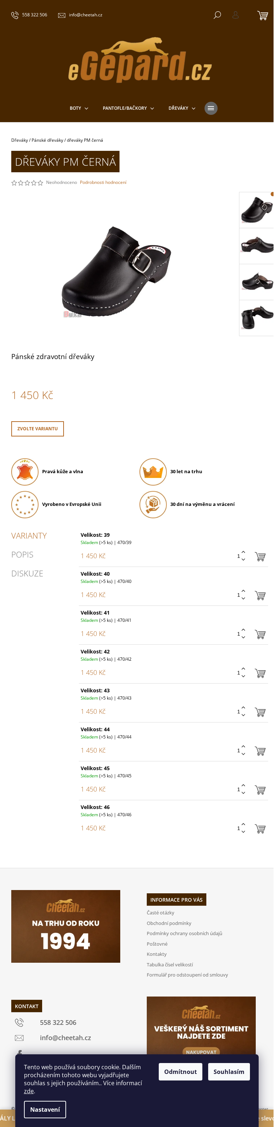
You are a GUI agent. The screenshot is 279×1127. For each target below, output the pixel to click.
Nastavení (45, 1110)
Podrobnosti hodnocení (103, 182)
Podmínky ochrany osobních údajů (184, 933)
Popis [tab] (22, 554)
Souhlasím (229, 1072)
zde (29, 1091)
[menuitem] (79, 108)
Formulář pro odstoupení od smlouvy (187, 974)
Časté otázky (160, 912)
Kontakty (157, 954)
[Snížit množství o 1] (243, 560)
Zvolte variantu (37, 429)
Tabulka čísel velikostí (170, 964)
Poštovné (157, 944)
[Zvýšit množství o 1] (243, 552)
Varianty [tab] (29, 535)
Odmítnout (180, 1072)
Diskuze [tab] (27, 573)
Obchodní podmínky (169, 923)
